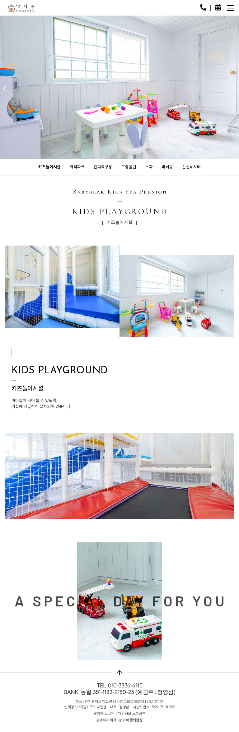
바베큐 (167, 167)
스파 (149, 167)
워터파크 (77, 167)
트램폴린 (128, 167)
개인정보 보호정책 (131, 713)
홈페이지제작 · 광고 (119, 719)
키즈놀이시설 (49, 167)
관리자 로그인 (104, 713)
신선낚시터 (191, 167)
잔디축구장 (103, 167)
